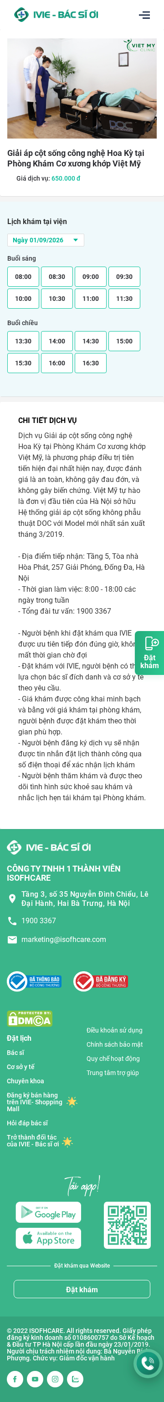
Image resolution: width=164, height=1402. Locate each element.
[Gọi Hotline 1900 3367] (148, 1363)
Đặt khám (82, 1289)
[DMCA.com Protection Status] (29, 1018)
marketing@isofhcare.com (63, 939)
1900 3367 (38, 920)
